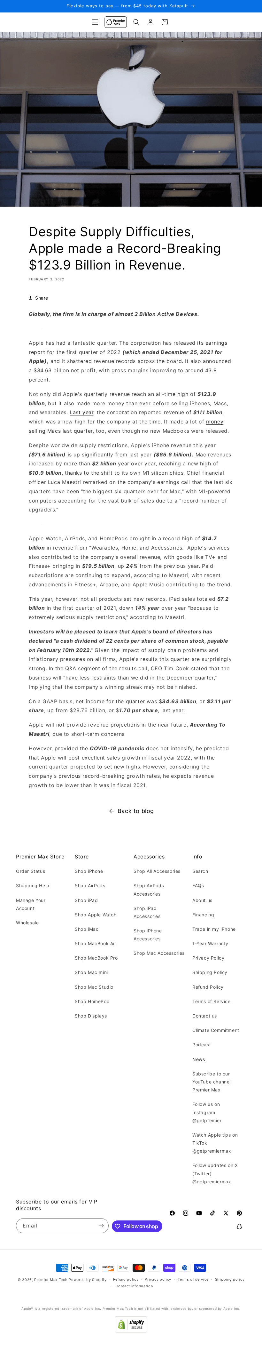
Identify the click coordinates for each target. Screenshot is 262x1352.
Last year (81, 412)
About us (202, 900)
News (198, 1059)
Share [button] (41, 298)
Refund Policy (208, 987)
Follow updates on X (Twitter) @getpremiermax (215, 1173)
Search (200, 871)
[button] (95, 22)
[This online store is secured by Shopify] (131, 1330)
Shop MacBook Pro (96, 958)
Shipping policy (230, 1279)
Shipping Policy (209, 972)
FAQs (198, 885)
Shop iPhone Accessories (148, 934)
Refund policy (126, 1279)
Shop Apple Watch (96, 914)
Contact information (134, 1286)
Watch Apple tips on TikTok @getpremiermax (215, 1143)
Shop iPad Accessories (147, 912)
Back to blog (136, 811)
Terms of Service (211, 1001)
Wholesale (27, 922)
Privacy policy (158, 1279)
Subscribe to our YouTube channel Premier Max (211, 1081)
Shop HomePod (92, 1001)
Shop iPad (86, 900)
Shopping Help (33, 885)
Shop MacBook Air (95, 943)
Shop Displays (91, 1015)
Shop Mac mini (91, 972)
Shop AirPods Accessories (149, 889)
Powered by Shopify (88, 1279)
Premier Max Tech (50, 1279)
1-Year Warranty (210, 943)
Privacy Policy (208, 958)
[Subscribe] (101, 1225)
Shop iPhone (89, 871)
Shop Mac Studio (94, 987)
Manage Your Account (31, 904)
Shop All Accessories (157, 871)
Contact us (204, 1015)
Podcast (201, 1044)
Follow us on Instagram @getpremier (207, 1112)
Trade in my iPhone (214, 929)
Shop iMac (86, 929)
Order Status (30, 871)
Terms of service (193, 1279)
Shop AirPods (90, 885)
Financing (203, 914)
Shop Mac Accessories (159, 953)
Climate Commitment (215, 1030)
